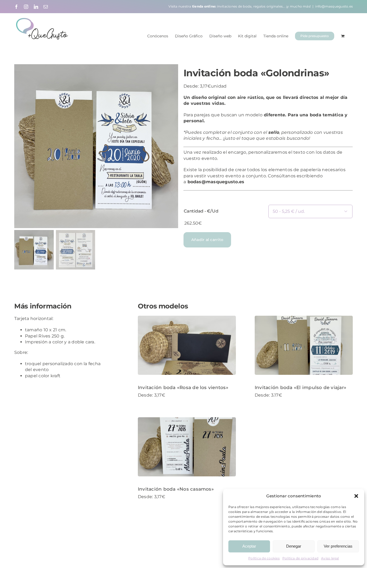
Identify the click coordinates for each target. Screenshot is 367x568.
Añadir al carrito (207, 239)
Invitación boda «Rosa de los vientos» (183, 387)
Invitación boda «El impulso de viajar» (300, 387)
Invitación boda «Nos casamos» (176, 489)
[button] (356, 496)
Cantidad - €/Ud (201, 211)
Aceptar (249, 546)
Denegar (293, 546)
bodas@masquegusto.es (216, 181)
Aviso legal (330, 558)
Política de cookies (264, 558)
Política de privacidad (300, 558)
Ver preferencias (338, 546)
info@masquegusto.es (334, 6)
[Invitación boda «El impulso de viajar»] (304, 345)
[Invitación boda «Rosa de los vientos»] (187, 345)
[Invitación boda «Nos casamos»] (187, 446)
